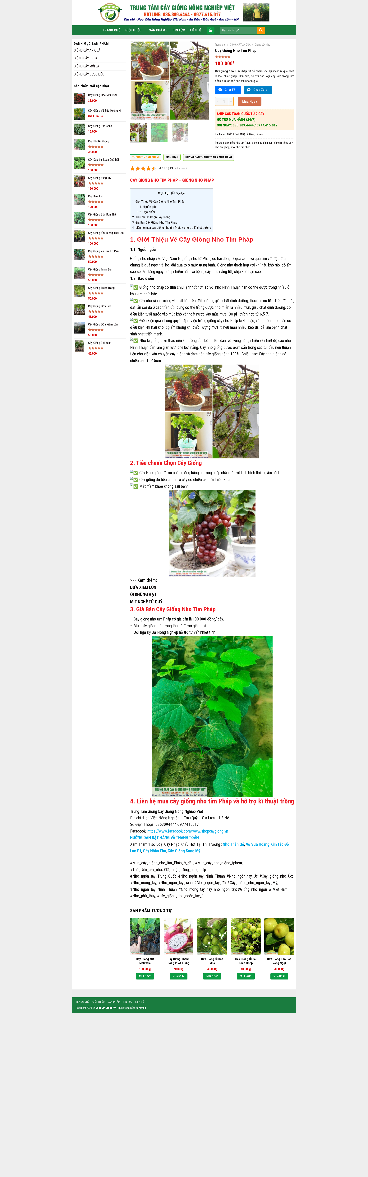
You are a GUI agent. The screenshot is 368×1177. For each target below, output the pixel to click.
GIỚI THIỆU (133, 30)
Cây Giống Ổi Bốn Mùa (212, 961)
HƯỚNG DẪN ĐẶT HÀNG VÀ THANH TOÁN (164, 837)
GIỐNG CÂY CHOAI (86, 58)
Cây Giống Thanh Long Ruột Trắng (178, 961)
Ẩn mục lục (178, 193)
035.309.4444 (244, 125)
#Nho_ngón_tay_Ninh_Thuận (201, 876)
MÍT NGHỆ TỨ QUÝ (146, 601)
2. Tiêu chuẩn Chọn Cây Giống (151, 217)
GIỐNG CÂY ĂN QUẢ (87, 50)
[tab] (145, 158)
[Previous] (136, 81)
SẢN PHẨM (157, 30)
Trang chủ (220, 44)
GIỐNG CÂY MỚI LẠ (86, 66)
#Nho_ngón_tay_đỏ (210, 882)
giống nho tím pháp (262, 142)
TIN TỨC (179, 30)
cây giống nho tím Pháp (238, 142)
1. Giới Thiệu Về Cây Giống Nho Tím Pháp (158, 201)
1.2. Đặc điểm (146, 212)
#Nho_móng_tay (143, 882)
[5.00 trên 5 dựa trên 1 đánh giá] (254, 56)
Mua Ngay (249, 101)
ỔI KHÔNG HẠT (143, 594)
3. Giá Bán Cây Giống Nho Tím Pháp (154, 222)
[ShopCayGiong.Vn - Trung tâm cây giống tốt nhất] (184, 13)
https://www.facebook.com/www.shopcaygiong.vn (187, 831)
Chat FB (230, 90)
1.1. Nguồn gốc (147, 207)
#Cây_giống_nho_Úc (276, 876)
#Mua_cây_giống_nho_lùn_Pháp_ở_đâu (161, 863)
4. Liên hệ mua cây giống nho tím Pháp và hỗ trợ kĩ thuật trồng (171, 227)
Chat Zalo (260, 90)
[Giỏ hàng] (210, 30)
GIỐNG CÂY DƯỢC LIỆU (89, 74)
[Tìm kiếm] (260, 30)
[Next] (202, 81)
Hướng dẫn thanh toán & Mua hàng (208, 157)
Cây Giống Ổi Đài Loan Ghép (245, 961)
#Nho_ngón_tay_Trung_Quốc (153, 876)
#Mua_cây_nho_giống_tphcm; (219, 863)
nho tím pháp (243, 147)
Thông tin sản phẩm (145, 157)
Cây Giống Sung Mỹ (184, 850)
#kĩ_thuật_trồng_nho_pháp (185, 869)
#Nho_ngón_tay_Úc (242, 876)
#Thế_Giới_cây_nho (146, 869)
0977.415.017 (267, 125)
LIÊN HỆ (196, 30)
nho (233, 147)
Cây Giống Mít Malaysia (145, 961)
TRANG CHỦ (111, 30)
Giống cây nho (262, 44)
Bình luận (172, 157)
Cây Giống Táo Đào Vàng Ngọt (279, 961)
